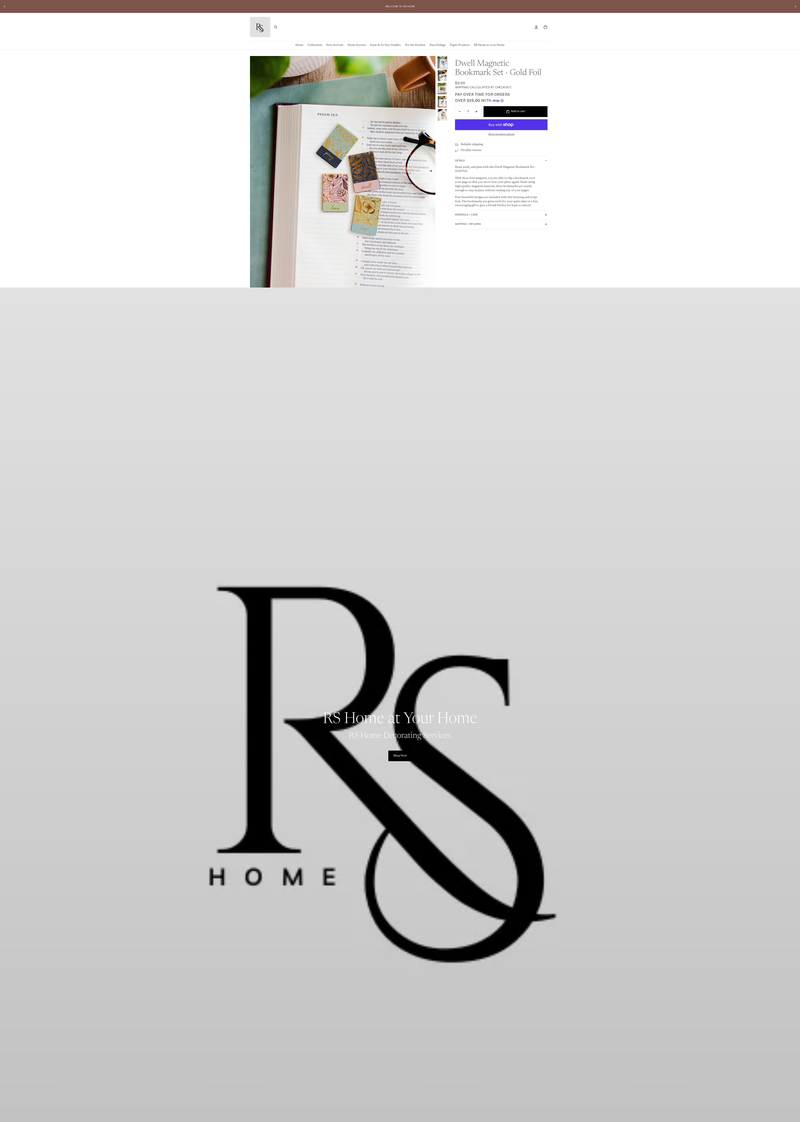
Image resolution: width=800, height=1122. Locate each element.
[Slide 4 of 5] (442, 101)
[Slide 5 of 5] (442, 115)
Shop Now (400, 755)
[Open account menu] (536, 27)
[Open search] (275, 27)
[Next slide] (795, 6)
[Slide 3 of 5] (442, 88)
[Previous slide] (4, 6)
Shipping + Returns (468, 224)
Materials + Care (466, 214)
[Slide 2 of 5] (442, 75)
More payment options (501, 134)
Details (460, 160)
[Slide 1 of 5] (442, 62)
